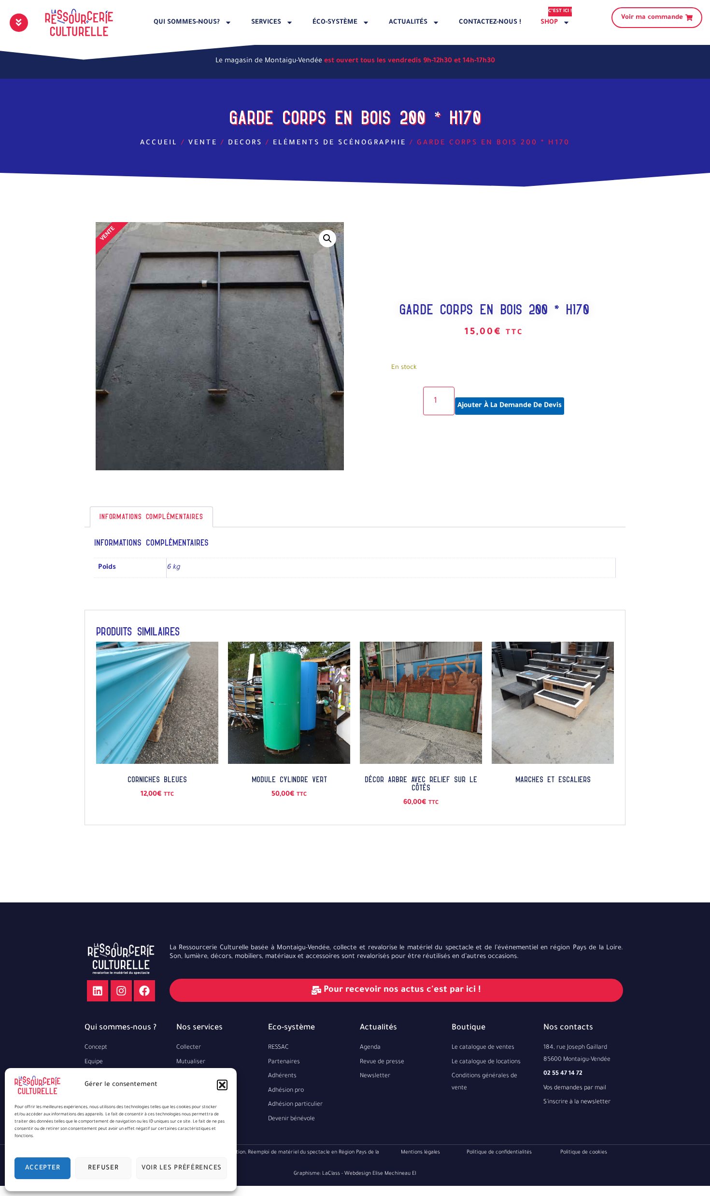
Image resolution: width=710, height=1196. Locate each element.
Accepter (42, 1168)
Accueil (159, 143)
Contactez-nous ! (490, 22)
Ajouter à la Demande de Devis (509, 406)
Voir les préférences (182, 1168)
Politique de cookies (583, 1152)
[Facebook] (144, 990)
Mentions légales (420, 1152)
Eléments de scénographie (339, 143)
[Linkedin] (97, 990)
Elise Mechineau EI (394, 1174)
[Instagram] (121, 990)
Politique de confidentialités (499, 1152)
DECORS (245, 143)
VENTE (202, 143)
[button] (222, 1085)
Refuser (103, 1168)
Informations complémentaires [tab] (151, 516)
